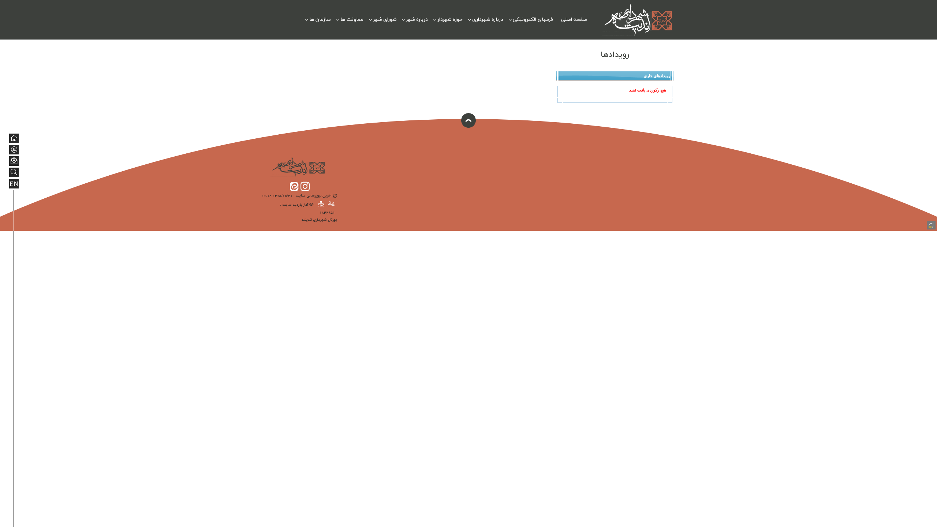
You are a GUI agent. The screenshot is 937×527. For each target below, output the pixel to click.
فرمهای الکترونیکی (533, 19)
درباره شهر (417, 19)
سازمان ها (320, 19)
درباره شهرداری (487, 19)
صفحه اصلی (574, 19)
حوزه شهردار (450, 19)
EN (14, 184)
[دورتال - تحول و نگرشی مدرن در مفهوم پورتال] (930, 224)
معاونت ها (351, 19)
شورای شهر (384, 19)
